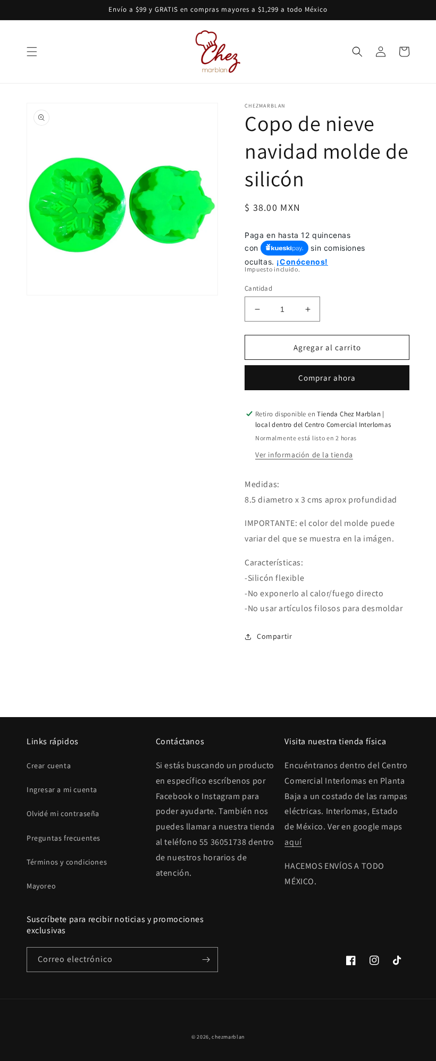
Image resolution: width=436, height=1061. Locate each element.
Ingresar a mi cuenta (62, 789)
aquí (292, 842)
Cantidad (258, 288)
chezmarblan (228, 1036)
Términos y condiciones (67, 862)
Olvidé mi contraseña (63, 813)
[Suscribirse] (205, 959)
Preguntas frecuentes (63, 838)
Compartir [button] (274, 636)
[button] (32, 51)
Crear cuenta (49, 765)
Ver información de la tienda (304, 454)
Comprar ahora (327, 378)
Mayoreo (41, 886)
